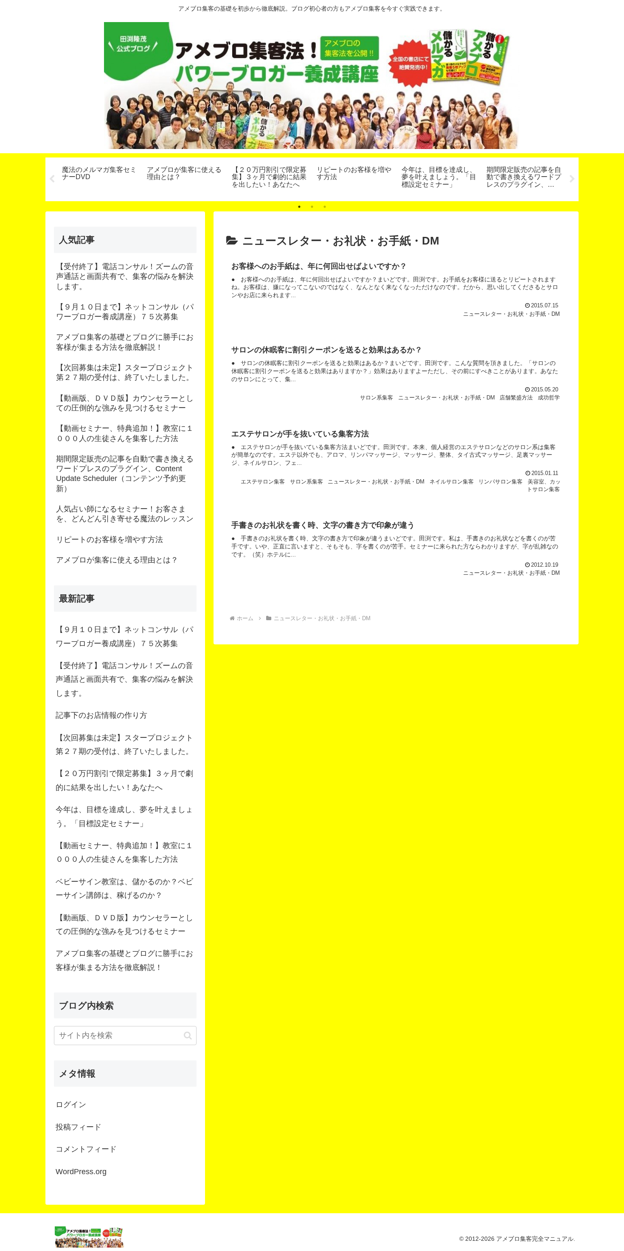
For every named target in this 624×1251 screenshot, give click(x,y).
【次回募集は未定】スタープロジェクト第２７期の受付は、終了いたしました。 (124, 745)
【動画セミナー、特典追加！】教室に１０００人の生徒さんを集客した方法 (124, 852)
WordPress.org (81, 1171)
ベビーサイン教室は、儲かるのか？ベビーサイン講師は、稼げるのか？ (124, 888)
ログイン (71, 1104)
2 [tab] (312, 206)
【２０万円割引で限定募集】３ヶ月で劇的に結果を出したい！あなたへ (124, 780)
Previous (52, 179)
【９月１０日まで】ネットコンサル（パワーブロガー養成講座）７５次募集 (124, 636)
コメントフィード (86, 1149)
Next (572, 179)
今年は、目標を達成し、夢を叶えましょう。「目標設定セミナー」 (124, 816)
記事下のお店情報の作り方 (101, 715)
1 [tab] (299, 206)
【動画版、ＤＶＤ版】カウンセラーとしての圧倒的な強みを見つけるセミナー (124, 925)
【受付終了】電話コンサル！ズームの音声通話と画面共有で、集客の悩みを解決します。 (124, 679)
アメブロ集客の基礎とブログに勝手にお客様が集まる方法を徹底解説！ (124, 960)
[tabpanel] (100, 178)
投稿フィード (78, 1127)
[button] (187, 1035)
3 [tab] (324, 206)
